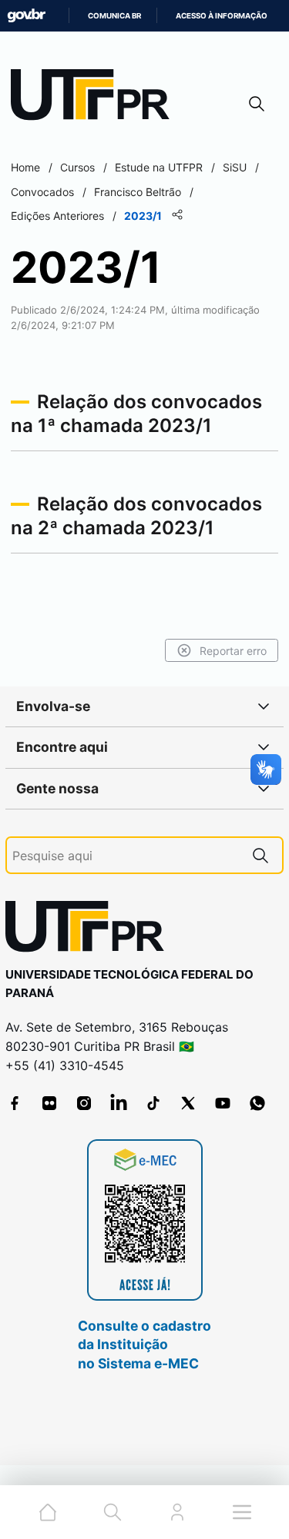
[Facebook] (14, 1103)
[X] (188, 1103)
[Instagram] (84, 1103)
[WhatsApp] (257, 1103)
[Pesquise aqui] (260, 855)
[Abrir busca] (256, 103)
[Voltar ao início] (90, 930)
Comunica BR (114, 16)
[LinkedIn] (118, 1103)
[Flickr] (49, 1103)
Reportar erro (233, 650)
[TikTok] (153, 1103)
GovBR (26, 15)
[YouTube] (222, 1103)
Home (25, 167)
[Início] (95, 98)
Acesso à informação (221, 16)
